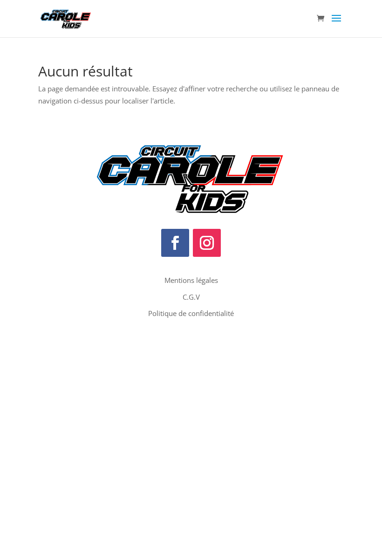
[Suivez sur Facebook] (175, 243)
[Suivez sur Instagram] (207, 243)
